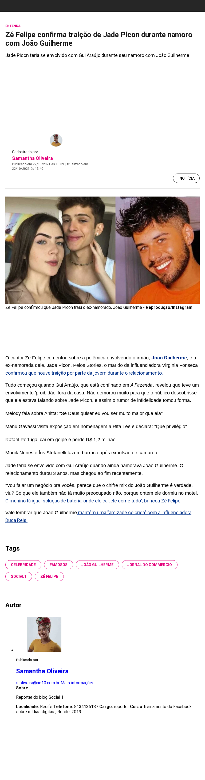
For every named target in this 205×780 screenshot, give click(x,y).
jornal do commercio (149, 565)
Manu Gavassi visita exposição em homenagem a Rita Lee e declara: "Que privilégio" (96, 426)
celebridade (23, 565)
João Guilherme (97, 565)
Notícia (187, 178)
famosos (59, 565)
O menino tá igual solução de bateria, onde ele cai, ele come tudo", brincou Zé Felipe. (93, 501)
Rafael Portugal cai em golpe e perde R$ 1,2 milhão (60, 439)
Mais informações (77, 682)
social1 (18, 576)
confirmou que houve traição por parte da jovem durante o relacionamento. (84, 373)
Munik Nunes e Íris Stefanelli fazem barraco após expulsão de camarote (82, 452)
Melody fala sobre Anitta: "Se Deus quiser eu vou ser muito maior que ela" (84, 413)
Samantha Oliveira (32, 158)
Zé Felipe (49, 576)
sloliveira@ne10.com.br (38, 682)
